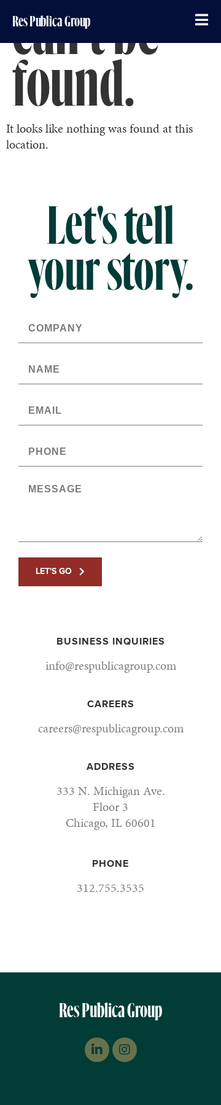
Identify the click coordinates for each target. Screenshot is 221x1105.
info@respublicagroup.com (110, 665)
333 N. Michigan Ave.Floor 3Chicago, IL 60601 (110, 806)
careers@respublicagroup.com (111, 728)
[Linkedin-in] (97, 1049)
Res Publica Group (51, 21)
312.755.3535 (110, 887)
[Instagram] (124, 1049)
